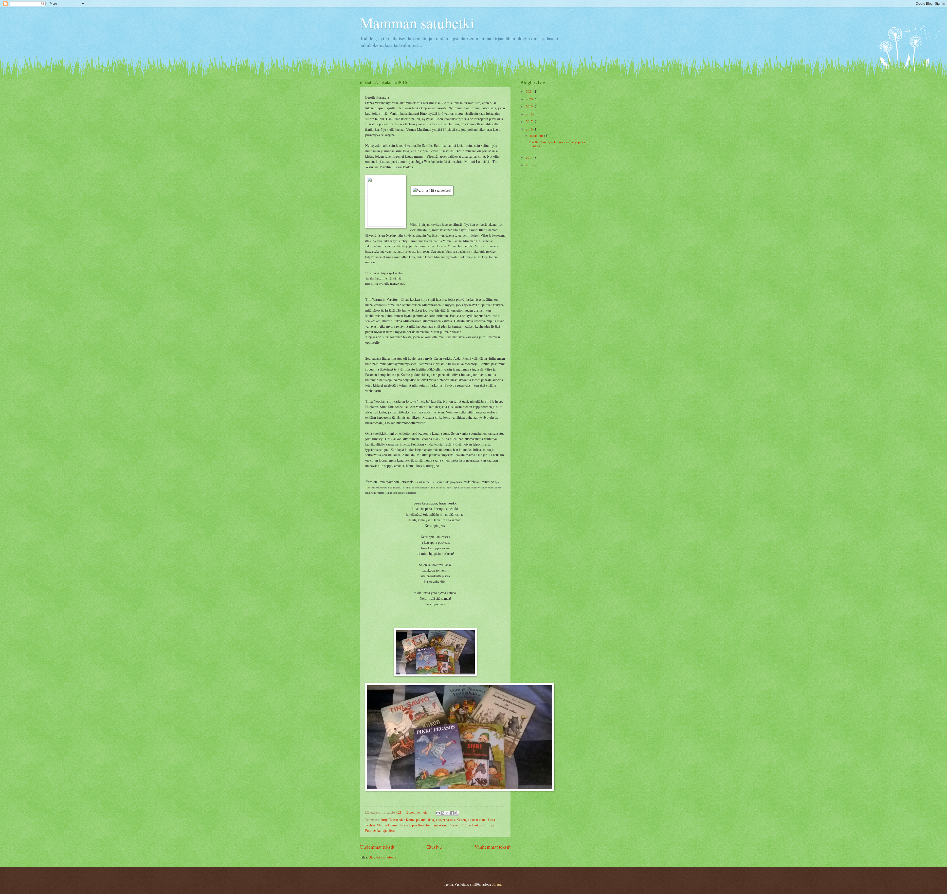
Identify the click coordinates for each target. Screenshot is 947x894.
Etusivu (434, 847)
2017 (529, 121)
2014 (529, 157)
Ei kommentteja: (417, 812)
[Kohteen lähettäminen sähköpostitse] (438, 813)
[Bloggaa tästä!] (442, 813)
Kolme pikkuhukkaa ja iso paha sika (430, 819)
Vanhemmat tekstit (492, 847)
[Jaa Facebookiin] (452, 813)
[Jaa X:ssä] (447, 813)
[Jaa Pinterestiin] (456, 813)
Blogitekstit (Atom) (382, 857)
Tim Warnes (440, 825)
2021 (529, 91)
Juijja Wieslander (392, 819)
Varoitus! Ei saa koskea (466, 825)
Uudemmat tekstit (377, 847)
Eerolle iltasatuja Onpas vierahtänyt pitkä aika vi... (557, 144)
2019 (529, 106)
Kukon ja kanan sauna (471, 819)
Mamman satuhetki (417, 23)
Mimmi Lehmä (387, 825)
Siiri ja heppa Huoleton (415, 825)
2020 (529, 99)
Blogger (497, 884)
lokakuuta (537, 135)
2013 (529, 165)
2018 (529, 114)
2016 (529, 129)
